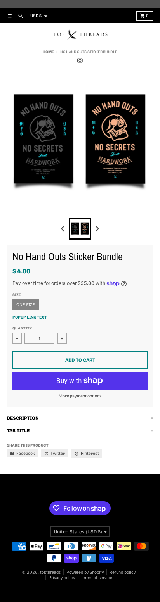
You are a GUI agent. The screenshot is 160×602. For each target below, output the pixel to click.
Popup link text (29, 317)
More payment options (80, 395)
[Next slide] (97, 229)
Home (48, 52)
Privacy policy (62, 577)
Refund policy (123, 572)
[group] (80, 229)
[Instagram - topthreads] (80, 60)
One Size (25, 304)
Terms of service (96, 577)
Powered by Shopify (85, 572)
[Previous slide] (63, 229)
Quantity (22, 328)
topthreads (50, 572)
